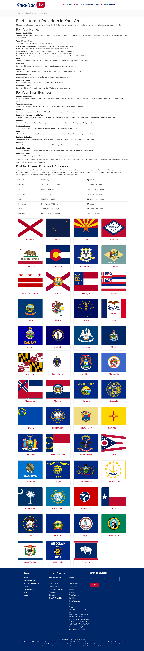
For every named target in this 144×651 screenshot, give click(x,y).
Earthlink (72, 598)
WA (79, 624)
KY (80, 614)
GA (70, 612)
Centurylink (53, 592)
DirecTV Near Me (55, 598)
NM (83, 619)
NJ (81, 619)
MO (79, 617)
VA (74, 624)
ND (73, 619)
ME (70, 617)
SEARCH (94, 585)
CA (78, 610)
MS (82, 617)
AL (70, 610)
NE (76, 619)
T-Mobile (72, 586)
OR (76, 621)
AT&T (26, 592)
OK (73, 621)
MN (76, 617)
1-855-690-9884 (109, 4)
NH (79, 619)
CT (83, 610)
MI (73, 617)
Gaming (27, 595)
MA (85, 614)
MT (85, 617)
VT (76, 624)
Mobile (71, 589)
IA (70, 614)
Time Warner (74, 595)
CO (80, 610)
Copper (72, 607)
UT (71, 624)
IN (76, 614)
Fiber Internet (54, 583)
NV (87, 619)
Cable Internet (54, 586)
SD (83, 621)
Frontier (72, 592)
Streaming (53, 595)
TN (86, 621)
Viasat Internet (29, 580)
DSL (50, 580)
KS (78, 614)
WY (87, 624)
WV (84, 624)
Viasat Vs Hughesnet (77, 630)
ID (72, 614)
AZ (75, 610)
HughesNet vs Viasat (32, 583)
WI (81, 624)
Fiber (71, 604)
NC (70, 619)
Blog (26, 577)
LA (82, 614)
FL (86, 610)
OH (71, 621)
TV (70, 580)
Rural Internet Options (77, 627)
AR (73, 610)
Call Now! (68, 4)
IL (74, 614)
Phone (71, 577)
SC (81, 621)
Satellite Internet (55, 577)
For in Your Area (87, 4)
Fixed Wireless (74, 601)
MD (88, 614)
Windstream (73, 583)
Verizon (27, 586)
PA (78, 621)
